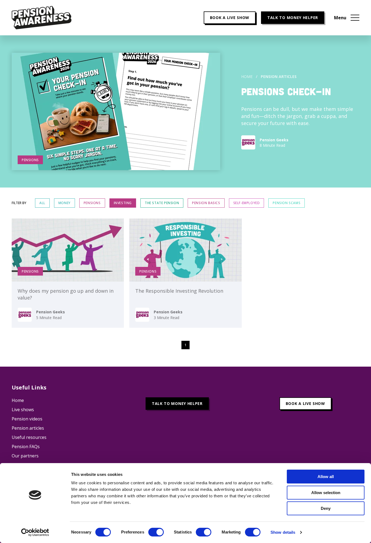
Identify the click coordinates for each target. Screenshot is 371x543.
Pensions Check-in (286, 91)
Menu (340, 18)
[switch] (156, 532)
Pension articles (28, 428)
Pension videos (27, 419)
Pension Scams (286, 203)
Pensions (92, 203)
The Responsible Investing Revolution (179, 291)
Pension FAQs (26, 447)
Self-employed (246, 203)
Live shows (23, 410)
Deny (326, 508)
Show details (283, 532)
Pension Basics (206, 203)
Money (64, 203)
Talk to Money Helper (292, 17)
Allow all (325, 476)
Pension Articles (279, 76)
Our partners (25, 456)
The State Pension (162, 203)
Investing (123, 203)
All (42, 203)
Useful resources (29, 437)
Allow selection (325, 492)
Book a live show (229, 17)
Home (247, 76)
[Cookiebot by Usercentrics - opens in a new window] (35, 532)
